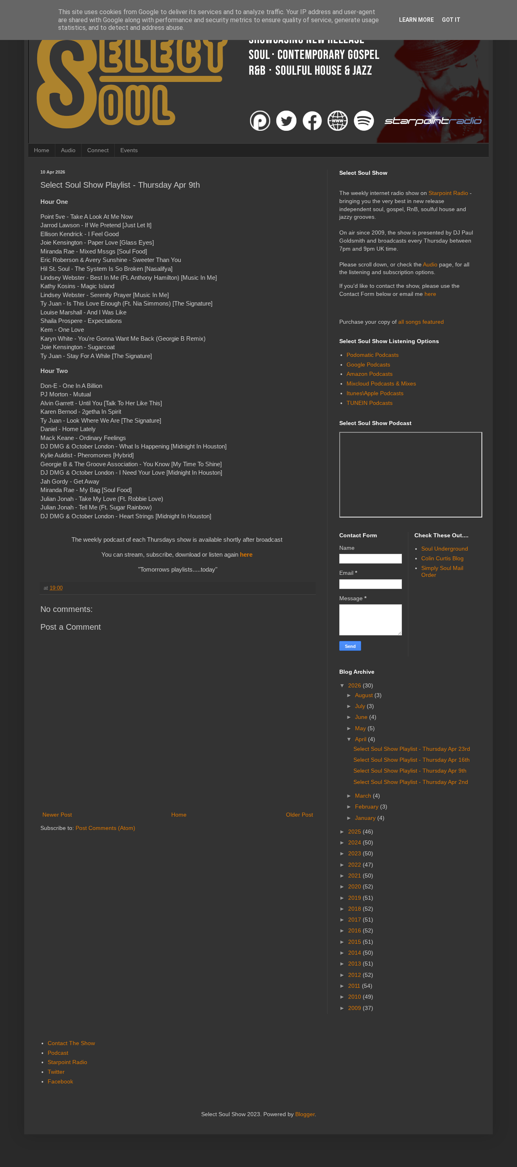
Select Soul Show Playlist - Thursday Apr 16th (411, 759)
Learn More (416, 20)
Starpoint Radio (448, 193)
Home (41, 150)
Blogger (305, 1114)
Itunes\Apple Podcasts (375, 393)
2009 (355, 1008)
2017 (355, 919)
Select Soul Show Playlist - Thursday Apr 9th (410, 770)
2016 (355, 930)
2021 (355, 875)
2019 (355, 898)
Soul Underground (444, 548)
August (364, 695)
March (364, 795)
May (361, 728)
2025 (355, 831)
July (361, 706)
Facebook (60, 1081)
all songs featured (421, 321)
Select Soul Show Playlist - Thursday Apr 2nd (410, 782)
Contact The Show (71, 1043)
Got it (451, 20)
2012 (355, 975)
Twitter (56, 1072)
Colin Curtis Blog (442, 558)
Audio (68, 150)
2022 (355, 864)
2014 (355, 952)
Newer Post (57, 814)
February (367, 806)
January (366, 818)
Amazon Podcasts (370, 374)
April (361, 739)
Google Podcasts (368, 364)
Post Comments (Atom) (105, 828)
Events (129, 150)
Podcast (58, 1053)
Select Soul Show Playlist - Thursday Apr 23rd (411, 749)
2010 (355, 996)
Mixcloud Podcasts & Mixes (381, 383)
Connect (98, 150)
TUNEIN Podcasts (370, 403)
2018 (355, 908)
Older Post (299, 814)
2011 (355, 986)
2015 (355, 942)
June (362, 717)
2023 (355, 853)
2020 (355, 886)
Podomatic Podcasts (373, 355)
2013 (355, 963)
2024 (355, 842)
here (246, 554)
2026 (355, 685)
